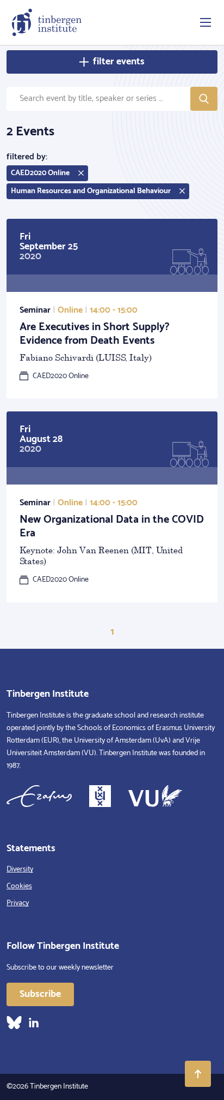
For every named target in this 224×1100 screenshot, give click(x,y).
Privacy (18, 903)
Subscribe (40, 994)
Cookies (19, 886)
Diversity (20, 869)
